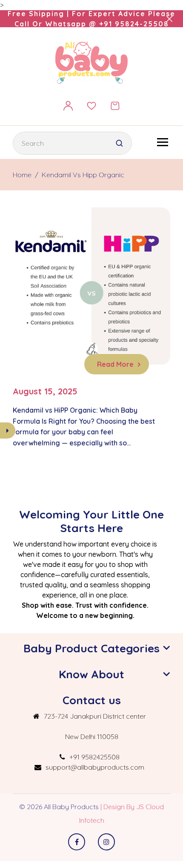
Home (22, 174)
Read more (115, 364)
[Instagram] (106, 841)
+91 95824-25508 (134, 24)
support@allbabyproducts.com (95, 767)
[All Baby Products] (91, 62)
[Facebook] (76, 841)
